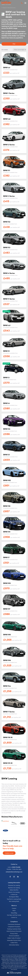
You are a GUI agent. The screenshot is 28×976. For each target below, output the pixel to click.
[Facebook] (10, 877)
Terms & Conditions (14, 935)
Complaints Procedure (14, 926)
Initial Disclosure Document (14, 931)
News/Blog (14, 913)
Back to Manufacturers (9, 7)
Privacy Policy (14, 933)
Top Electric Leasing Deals (14, 899)
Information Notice (14, 945)
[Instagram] (14, 877)
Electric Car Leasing (14, 892)
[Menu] (25, 2)
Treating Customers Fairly (14, 929)
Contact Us (14, 917)
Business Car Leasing (14, 887)
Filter (14, 44)
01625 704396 (16, 867)
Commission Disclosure (14, 924)
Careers (14, 908)
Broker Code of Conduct (14, 938)
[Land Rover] (5, 821)
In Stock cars (14, 894)
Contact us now (9, 853)
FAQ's (14, 910)
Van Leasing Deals (14, 901)
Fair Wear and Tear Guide (14, 915)
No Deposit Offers (14, 896)
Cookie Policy (14, 942)
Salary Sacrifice (14, 890)
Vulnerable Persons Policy (14, 940)
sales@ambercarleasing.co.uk (14, 872)
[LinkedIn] (18, 877)
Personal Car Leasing (14, 885)
